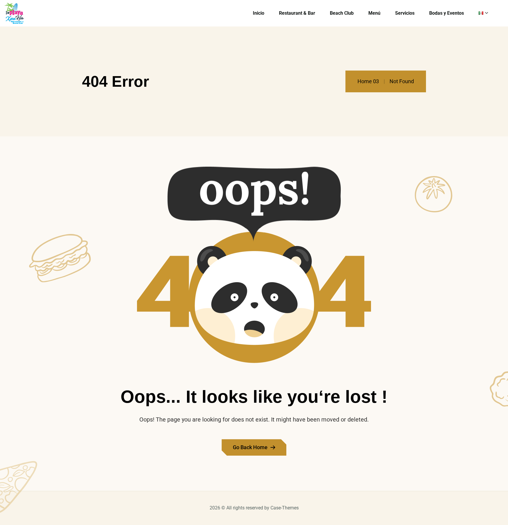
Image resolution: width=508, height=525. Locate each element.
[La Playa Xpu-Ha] (14, 13)
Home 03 (368, 81)
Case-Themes (284, 508)
